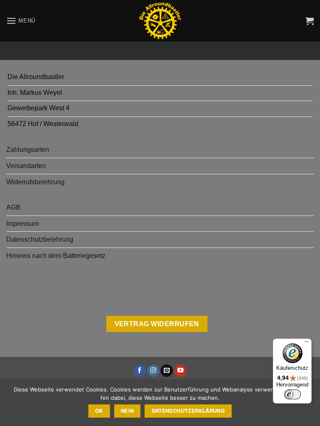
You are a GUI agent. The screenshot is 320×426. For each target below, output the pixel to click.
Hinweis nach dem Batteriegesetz (55, 255)
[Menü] (307, 344)
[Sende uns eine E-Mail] (166, 370)
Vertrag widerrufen (157, 323)
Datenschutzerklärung (188, 411)
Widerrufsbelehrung (35, 182)
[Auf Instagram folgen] (153, 370)
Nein (127, 411)
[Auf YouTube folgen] (180, 370)
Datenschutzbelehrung (39, 239)
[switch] (292, 394)
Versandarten (26, 165)
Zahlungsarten (27, 149)
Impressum (22, 223)
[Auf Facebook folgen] (139, 370)
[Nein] (309, 404)
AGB (13, 207)
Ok (99, 411)
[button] (20, 20)
